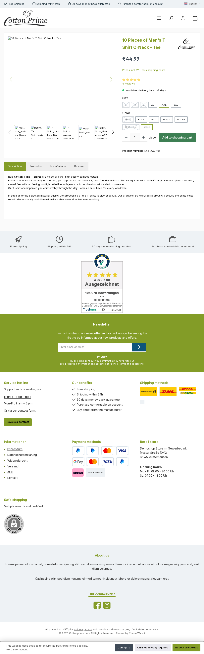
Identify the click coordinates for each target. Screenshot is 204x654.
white (147, 127)
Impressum (15, 449)
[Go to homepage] (26, 18)
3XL (176, 104)
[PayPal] (78, 450)
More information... (17, 649)
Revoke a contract (18, 421)
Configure (124, 647)
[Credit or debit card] (114, 450)
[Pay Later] (92, 450)
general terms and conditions (127, 363)
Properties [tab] (36, 166)
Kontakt (12, 477)
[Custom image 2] (168, 391)
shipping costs (83, 629)
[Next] (111, 79)
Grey (129, 120)
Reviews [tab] (79, 166)
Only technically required (152, 647)
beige (166, 119)
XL (152, 104)
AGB (10, 472)
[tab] (15, 166)
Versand (13, 466)
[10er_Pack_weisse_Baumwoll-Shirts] (61, 79)
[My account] (183, 18)
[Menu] (159, 18)
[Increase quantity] (143, 137)
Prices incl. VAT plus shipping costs (143, 70)
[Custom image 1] (148, 391)
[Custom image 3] (187, 391)
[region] (61, 88)
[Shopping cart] (195, 18)
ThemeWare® (137, 633)
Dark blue (132, 128)
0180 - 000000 (17, 397)
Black (141, 119)
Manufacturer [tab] (58, 166)
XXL (164, 104)
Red (153, 119)
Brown (181, 119)
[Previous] (11, 79)
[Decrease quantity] (126, 137)
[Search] (171, 18)
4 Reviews (128, 83)
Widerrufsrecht (17, 460)
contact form (26, 410)
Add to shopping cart (177, 137)
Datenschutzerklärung (22, 454)
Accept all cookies (186, 647)
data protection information (75, 363)
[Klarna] (78, 472)
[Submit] (139, 347)
